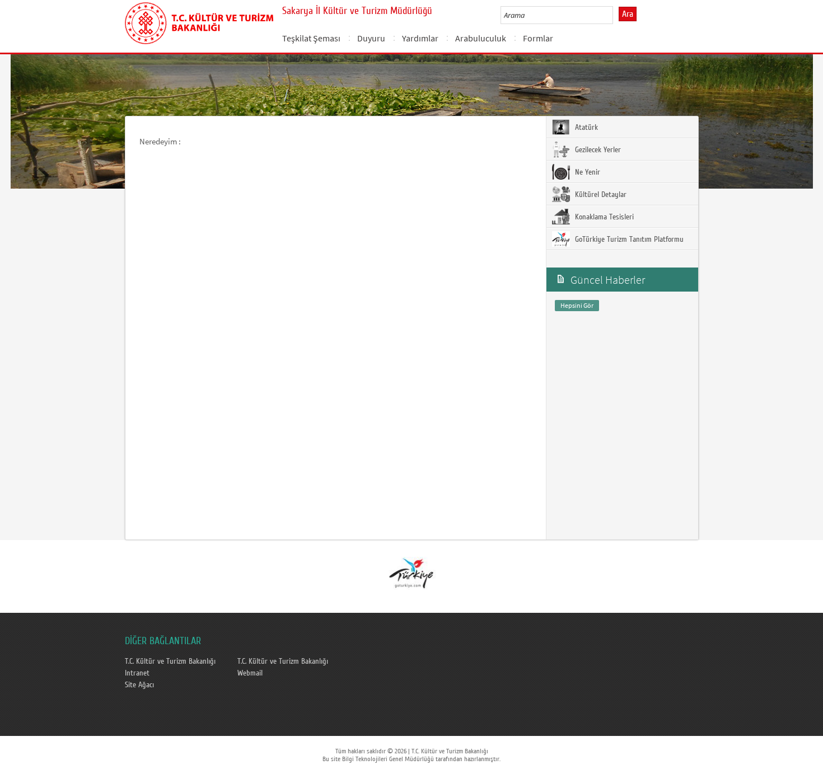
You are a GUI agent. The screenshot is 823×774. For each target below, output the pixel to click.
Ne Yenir (586, 172)
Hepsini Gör (576, 305)
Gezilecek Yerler (597, 150)
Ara (627, 14)
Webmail (250, 673)
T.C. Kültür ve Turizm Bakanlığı (170, 661)
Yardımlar (420, 38)
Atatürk (585, 127)
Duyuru (371, 38)
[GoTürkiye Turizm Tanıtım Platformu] (411, 572)
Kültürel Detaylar (599, 194)
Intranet (137, 673)
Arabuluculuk (480, 38)
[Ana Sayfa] (199, 21)
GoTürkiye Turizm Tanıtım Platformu (628, 239)
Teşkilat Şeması (311, 38)
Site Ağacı (139, 685)
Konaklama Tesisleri (603, 217)
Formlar (538, 38)
